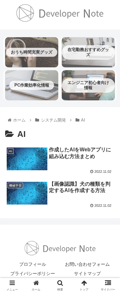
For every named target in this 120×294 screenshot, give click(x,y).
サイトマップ (87, 273)
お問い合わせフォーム (87, 264)
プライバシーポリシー (32, 273)
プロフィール (32, 264)
